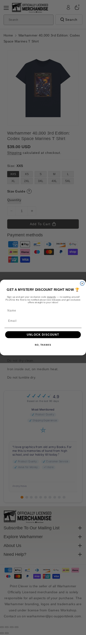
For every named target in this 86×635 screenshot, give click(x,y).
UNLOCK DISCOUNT (43, 334)
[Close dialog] (82, 283)
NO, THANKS (43, 345)
